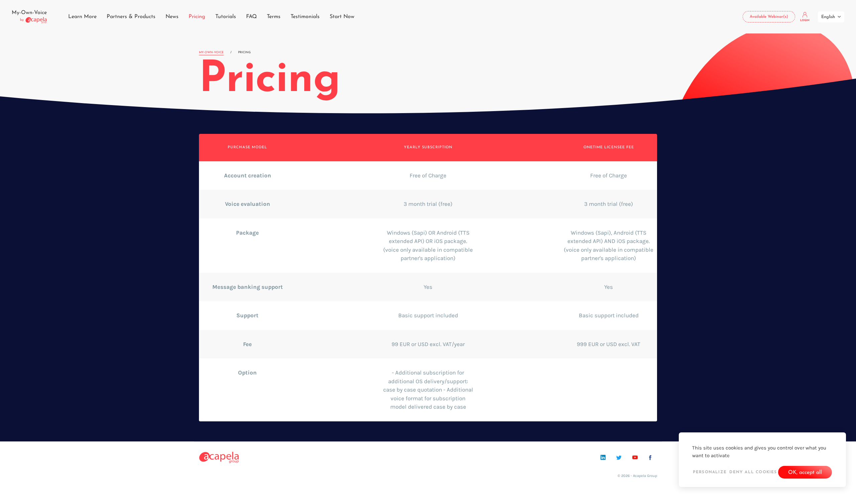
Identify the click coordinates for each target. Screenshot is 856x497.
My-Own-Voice (211, 52)
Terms (274, 16)
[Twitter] (619, 457)
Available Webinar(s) (769, 17)
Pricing (197, 16)
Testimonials (305, 16)
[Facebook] (650, 457)
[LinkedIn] (603, 457)
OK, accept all (805, 472)
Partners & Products (131, 16)
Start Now (342, 16)
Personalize (710, 472)
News (172, 16)
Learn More (82, 16)
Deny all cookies (753, 472)
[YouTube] (635, 457)
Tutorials (225, 16)
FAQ (251, 16)
